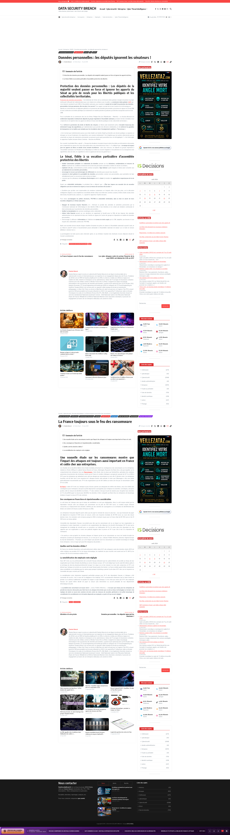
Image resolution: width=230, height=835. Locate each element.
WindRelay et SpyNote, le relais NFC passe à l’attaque (114, 831)
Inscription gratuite (115, 431)
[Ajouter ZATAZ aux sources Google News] (227, 831)
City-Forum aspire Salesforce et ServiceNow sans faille (153, 831)
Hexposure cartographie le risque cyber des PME (192, 831)
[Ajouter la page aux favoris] (218, 831)
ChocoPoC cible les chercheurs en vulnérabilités (77, 831)
